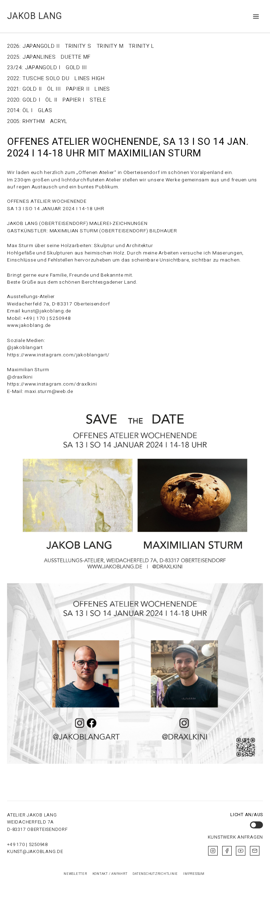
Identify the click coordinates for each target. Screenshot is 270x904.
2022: (14, 78)
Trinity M (110, 46)
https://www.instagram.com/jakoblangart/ (58, 355)
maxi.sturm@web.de (49, 391)
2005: (14, 121)
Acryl (59, 121)
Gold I (31, 100)
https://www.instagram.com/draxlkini (52, 384)
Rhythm (33, 121)
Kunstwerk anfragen (235, 837)
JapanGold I (42, 67)
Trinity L (141, 46)
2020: (14, 100)
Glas (45, 110)
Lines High (90, 78)
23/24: (15, 67)
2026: (14, 46)
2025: (14, 57)
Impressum (194, 873)
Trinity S (78, 46)
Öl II (51, 100)
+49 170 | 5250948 (27, 844)
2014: (14, 110)
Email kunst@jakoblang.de (39, 311)
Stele (98, 100)
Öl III (54, 89)
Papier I (73, 100)
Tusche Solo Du (46, 78)
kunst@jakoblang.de (35, 851)
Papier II (78, 89)
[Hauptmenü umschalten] (256, 16)
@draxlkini (20, 377)
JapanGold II (41, 46)
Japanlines (39, 57)
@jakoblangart (25, 347)
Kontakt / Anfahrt (110, 873)
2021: (14, 89)
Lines (102, 89)
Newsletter (75, 873)
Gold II (32, 89)
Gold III (76, 67)
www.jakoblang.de (29, 325)
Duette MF (76, 57)
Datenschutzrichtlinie (155, 873)
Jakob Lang (34, 16)
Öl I (27, 110)
